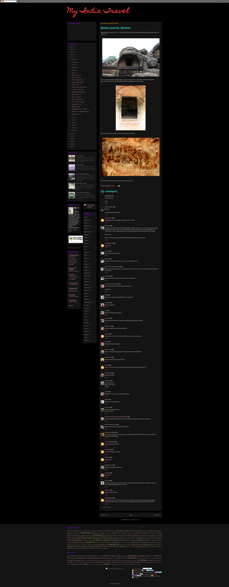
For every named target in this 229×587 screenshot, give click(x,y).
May (73, 120)
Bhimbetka (76, 533)
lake (72, 562)
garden (128, 560)
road (68, 564)
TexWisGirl (108, 373)
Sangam (90, 544)
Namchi (70, 542)
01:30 (106, 299)
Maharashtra (158, 556)
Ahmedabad (87, 220)
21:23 (106, 446)
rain (156, 562)
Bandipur (112, 531)
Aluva (74, 531)
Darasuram (84, 535)
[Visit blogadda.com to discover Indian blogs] (158, 572)
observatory (123, 562)
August (74, 70)
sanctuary (76, 564)
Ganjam (96, 537)
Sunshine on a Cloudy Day (78, 89)
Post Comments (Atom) (134, 519)
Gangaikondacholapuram (85, 537)
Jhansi (160, 537)
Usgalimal (69, 548)
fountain (117, 560)
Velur (87, 548)
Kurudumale (141, 538)
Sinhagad (69, 546)
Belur (85, 229)
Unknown (107, 457)
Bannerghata (119, 531)
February (74, 127)
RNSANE (107, 225)
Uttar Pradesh (102, 558)
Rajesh (106, 399)
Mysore (86, 308)
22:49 (106, 377)
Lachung (152, 538)
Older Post (157, 515)
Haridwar (86, 273)
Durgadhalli (153, 535)
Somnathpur (84, 546)
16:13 (106, 404)
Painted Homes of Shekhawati (83, 192)
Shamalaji (95, 545)
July (73, 72)
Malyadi (92, 540)
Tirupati (148, 546)
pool (146, 562)
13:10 (106, 494)
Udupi (85, 337)
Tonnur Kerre (154, 546)
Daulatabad (97, 535)
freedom (121, 560)
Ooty (85, 314)
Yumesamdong (98, 548)
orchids (130, 562)
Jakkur (123, 556)
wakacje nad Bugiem (73, 296)
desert (100, 560)
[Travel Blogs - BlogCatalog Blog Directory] (143, 572)
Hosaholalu (139, 537)
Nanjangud (81, 542)
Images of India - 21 (76, 75)
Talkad (122, 546)
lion (85, 562)
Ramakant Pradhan (110, 432)
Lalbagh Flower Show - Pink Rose (79, 109)
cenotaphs (77, 560)
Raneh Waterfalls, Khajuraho (82, 174)
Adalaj (68, 531)
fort (115, 560)
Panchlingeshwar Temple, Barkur (79, 87)
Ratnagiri (152, 542)
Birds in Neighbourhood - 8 (78, 80)
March (73, 125)
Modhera (133, 540)
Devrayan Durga (122, 535)
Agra (85, 217)
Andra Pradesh (70, 556)
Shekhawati (103, 545)
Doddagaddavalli (145, 535)
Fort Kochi (73, 537)
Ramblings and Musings (72, 268)
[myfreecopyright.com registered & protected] (89, 207)
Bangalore (86, 226)
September (74, 67)
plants (144, 562)
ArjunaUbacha (108, 498)
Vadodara (86, 340)
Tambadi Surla (128, 546)
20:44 (106, 255)
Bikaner (86, 237)
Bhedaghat (69, 533)
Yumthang (104, 548)
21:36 (106, 454)
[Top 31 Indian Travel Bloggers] (76, 242)
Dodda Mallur (136, 535)
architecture (132, 558)
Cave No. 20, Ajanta (76, 77)
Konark (86, 296)
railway (154, 562)
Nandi (75, 542)
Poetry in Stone (75, 558)
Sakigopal (74, 544)
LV (105, 310)
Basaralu (134, 531)
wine (137, 564)
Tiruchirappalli (141, 546)
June (73, 117)
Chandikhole (123, 533)
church (82, 560)
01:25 (106, 280)
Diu (85, 249)
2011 (72, 136)
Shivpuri (134, 545)
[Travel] (144, 570)
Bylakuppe (102, 533)
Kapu (90, 538)
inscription (156, 560)
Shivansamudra (127, 544)
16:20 (106, 240)
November (74, 62)
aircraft (125, 558)
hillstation (151, 560)
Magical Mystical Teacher (111, 284)
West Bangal (113, 558)
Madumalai (86, 540)
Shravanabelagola (144, 545)
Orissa (69, 558)
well (129, 564)
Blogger (117, 583)
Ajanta (85, 223)
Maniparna (108, 449)
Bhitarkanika (86, 532)
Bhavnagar (158, 531)
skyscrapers (90, 564)
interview (160, 560)
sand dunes (81, 564)
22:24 (106, 272)
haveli (139, 560)
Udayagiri (117, 32)
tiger (110, 564)
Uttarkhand (108, 558)
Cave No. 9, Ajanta (76, 97)
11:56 (106, 214)
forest (112, 560)
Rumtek (68, 544)
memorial (93, 562)
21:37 (106, 438)
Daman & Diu (90, 556)
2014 (72, 54)
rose (72, 564)
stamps (96, 564)
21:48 (106, 369)
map (86, 562)
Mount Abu (147, 540)
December (74, 59)
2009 (72, 141)
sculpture (85, 564)
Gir (85, 261)
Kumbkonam (129, 538)
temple (106, 564)
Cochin (85, 243)
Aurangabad (100, 531)
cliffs (85, 560)
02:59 (106, 421)
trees (118, 564)
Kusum (106, 334)
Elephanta (86, 252)
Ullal (159, 546)
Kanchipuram (87, 287)
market (89, 562)
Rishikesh (86, 323)
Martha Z (107, 276)
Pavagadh (115, 542)
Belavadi (140, 531)
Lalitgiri (158, 538)
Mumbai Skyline (80, 165)
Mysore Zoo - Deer (76, 106)
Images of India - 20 (76, 84)
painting (134, 562)
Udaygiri (86, 334)
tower (115, 564)
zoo (140, 564)
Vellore (82, 548)
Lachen (147, 538)
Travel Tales (71, 274)
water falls (125, 564)
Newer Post (104, 515)
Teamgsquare (108, 218)
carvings (69, 560)
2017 (72, 47)
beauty (141, 558)
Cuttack (72, 535)
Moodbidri (140, 540)
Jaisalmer (86, 281)
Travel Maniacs (72, 300)
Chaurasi (130, 533)
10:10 (106, 203)
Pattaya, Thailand (73, 301)
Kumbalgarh (115, 538)
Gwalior (86, 264)
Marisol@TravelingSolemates (112, 266)
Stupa (90, 558)
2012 (72, 133)
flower (109, 560)
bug (152, 558)
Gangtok (86, 258)
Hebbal (110, 556)
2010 (72, 139)
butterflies (156, 558)
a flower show (120, 558)
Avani (106, 531)
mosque (104, 562)
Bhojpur (96, 533)
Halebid (86, 267)
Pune (85, 317)
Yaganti (91, 548)
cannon (160, 558)
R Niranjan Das (109, 207)
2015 (72, 52)
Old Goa (86, 311)
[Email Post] (118, 186)
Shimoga (112, 544)
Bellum (145, 531)
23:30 (106, 388)
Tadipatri (116, 546)
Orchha (88, 542)
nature (119, 562)
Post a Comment (107, 507)
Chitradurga (152, 533)
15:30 (106, 346)
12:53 (106, 486)
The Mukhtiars (108, 243)
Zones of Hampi (79, 155)
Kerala (138, 556)
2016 (72, 49)
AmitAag (107, 473)
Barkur (128, 531)
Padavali (97, 542)
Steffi (106, 295)
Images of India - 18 (76, 104)
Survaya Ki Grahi (108, 546)
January (74, 130)
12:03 (106, 477)
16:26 (106, 354)
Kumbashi (122, 538)
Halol (122, 537)
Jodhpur (86, 284)
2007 (72, 146)
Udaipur (86, 331)
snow (94, 564)
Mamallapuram (87, 302)
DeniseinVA (108, 326)
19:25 (106, 361)
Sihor (154, 544)
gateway (131, 560)
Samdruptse (83, 544)
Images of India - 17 (76, 114)
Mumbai (86, 305)
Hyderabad (86, 276)
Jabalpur (155, 537)
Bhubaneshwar (87, 232)
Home (131, 515)
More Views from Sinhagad (78, 101)
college (88, 560)
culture (95, 560)
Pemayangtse (127, 542)
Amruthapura (85, 531)
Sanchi (85, 325)
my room (71, 305)
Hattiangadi (127, 537)
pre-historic (149, 562)
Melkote (122, 540)
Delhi (85, 246)
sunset (102, 564)
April (73, 122)
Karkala (96, 538)
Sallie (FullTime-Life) (110, 424)
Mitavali (128, 540)
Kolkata (86, 293)
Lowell (106, 365)
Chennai (86, 240)
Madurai (86, 299)
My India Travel (98, 11)
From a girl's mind (73, 283)
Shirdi (120, 544)
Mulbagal (153, 540)
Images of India (116, 556)
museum (109, 562)
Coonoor (159, 533)
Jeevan (106, 251)
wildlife (132, 564)
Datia (89, 535)
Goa (102, 556)
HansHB (107, 302)
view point (121, 564)
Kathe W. (107, 407)
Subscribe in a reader (137, 569)
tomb (113, 564)
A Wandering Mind (73, 255)
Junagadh (71, 538)
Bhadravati (151, 531)
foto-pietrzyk (72, 295)
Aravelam (92, 531)
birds (144, 558)
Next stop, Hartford (73, 284)
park (141, 562)
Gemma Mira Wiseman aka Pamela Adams (116, 416)
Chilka (145, 533)
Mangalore (106, 540)
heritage (143, 560)
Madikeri (81, 540)
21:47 (106, 263)
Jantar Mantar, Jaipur (81, 183)
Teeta (134, 546)
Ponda (133, 542)
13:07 (106, 504)
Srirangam (91, 546)
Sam (78, 544)
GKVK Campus (97, 556)
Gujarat (105, 556)
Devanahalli (113, 535)
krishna (107, 259)
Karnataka (132, 555)
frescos (124, 560)
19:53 (106, 413)
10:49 (106, 338)
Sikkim (86, 558)
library (75, 562)
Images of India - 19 (76, 94)
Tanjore (86, 328)
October (74, 65)
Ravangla (158, 542)
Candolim (108, 533)
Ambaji (79, 531)
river (161, 562)
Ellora (85, 255)
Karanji (126, 556)
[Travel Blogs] (140, 574)
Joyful (106, 391)
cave (73, 560)
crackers (91, 560)
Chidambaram (137, 533)
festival (103, 560)
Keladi (102, 538)
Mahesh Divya (108, 465)
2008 (72, 144)
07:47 (106, 330)
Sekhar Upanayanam (73, 271)
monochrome (98, 562)
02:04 (106, 315)
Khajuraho (86, 290)
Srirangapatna (98, 546)
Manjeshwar (115, 540)
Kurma (134, 538)
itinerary (69, 562)
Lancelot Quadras (109, 441)
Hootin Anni (108, 349)
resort (159, 562)
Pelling (121, 542)
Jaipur (85, 279)
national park (114, 562)
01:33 (106, 307)
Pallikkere (103, 542)
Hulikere (145, 537)
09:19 (106, 469)
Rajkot (138, 542)
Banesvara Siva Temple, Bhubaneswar (80, 111)
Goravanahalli (109, 537)
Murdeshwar (159, 540)
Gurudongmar (116, 537)
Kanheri (85, 538)
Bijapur (86, 234)
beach (138, 558)
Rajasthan (81, 558)
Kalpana (107, 480)
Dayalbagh (107, 535)
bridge (150, 558)
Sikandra (158, 544)
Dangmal (77, 535)
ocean (127, 562)
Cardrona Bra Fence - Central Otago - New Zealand (73, 278)
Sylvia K (107, 318)
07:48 (106, 429)
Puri (85, 320)
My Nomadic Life (73, 288)
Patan (109, 542)
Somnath (77, 546)
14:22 (106, 222)
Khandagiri (107, 538)
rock (70, 564)
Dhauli (129, 535)
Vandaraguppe (76, 548)
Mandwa (98, 540)
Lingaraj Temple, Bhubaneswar (79, 92)
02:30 (106, 322)
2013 (72, 57)
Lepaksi (69, 540)
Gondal (102, 537)
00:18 (106, 461)
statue (99, 564)
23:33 (106, 396)
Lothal (74, 540)
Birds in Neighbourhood (81, 556)
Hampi (85, 270)
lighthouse (82, 562)
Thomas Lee (108, 357)
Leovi (106, 341)
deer (98, 560)
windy (135, 564)
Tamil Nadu (95, 558)
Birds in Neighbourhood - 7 (78, 99)
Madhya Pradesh (145, 556)
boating (147, 558)
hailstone (135, 560)
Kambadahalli (78, 538)
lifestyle (78, 562)
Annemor (107, 380)
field (106, 560)
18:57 (106, 247)
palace (138, 562)
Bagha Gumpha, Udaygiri (78, 82)
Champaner (115, 533)
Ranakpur (144, 542)
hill (148, 560)
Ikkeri (150, 537)
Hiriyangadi (133, 537)
